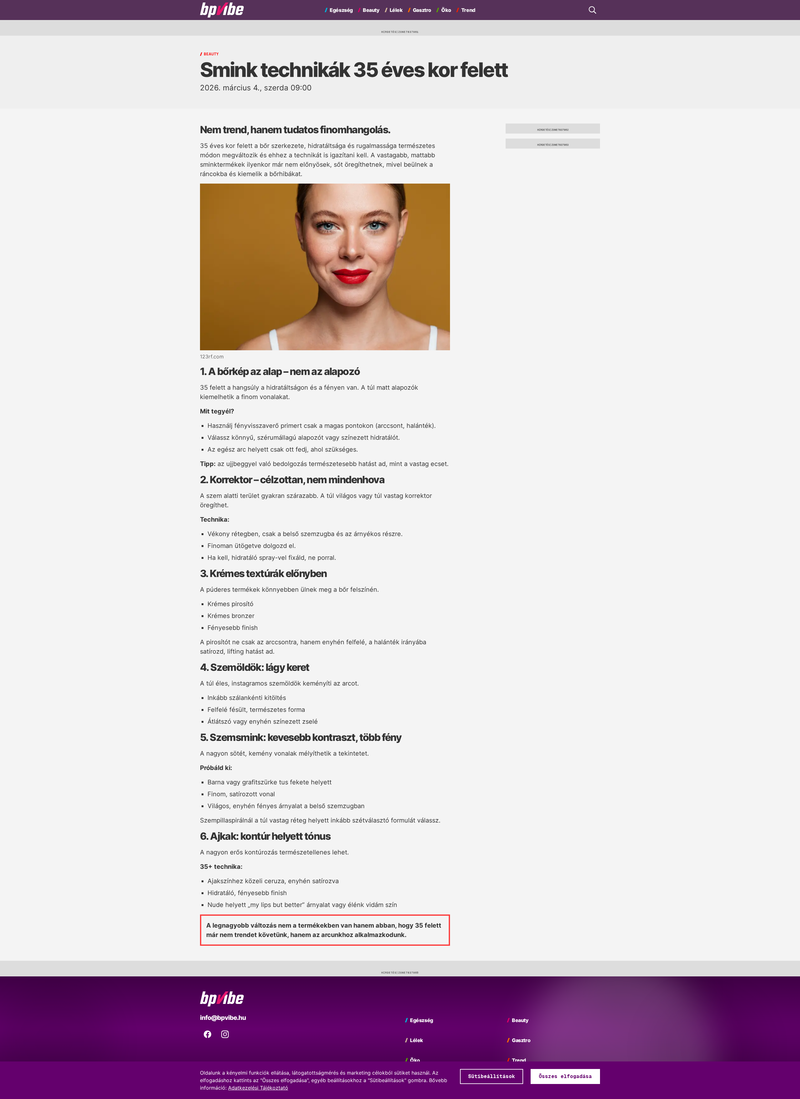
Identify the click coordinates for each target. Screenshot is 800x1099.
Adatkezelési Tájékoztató (258, 1088)
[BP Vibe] (222, 10)
